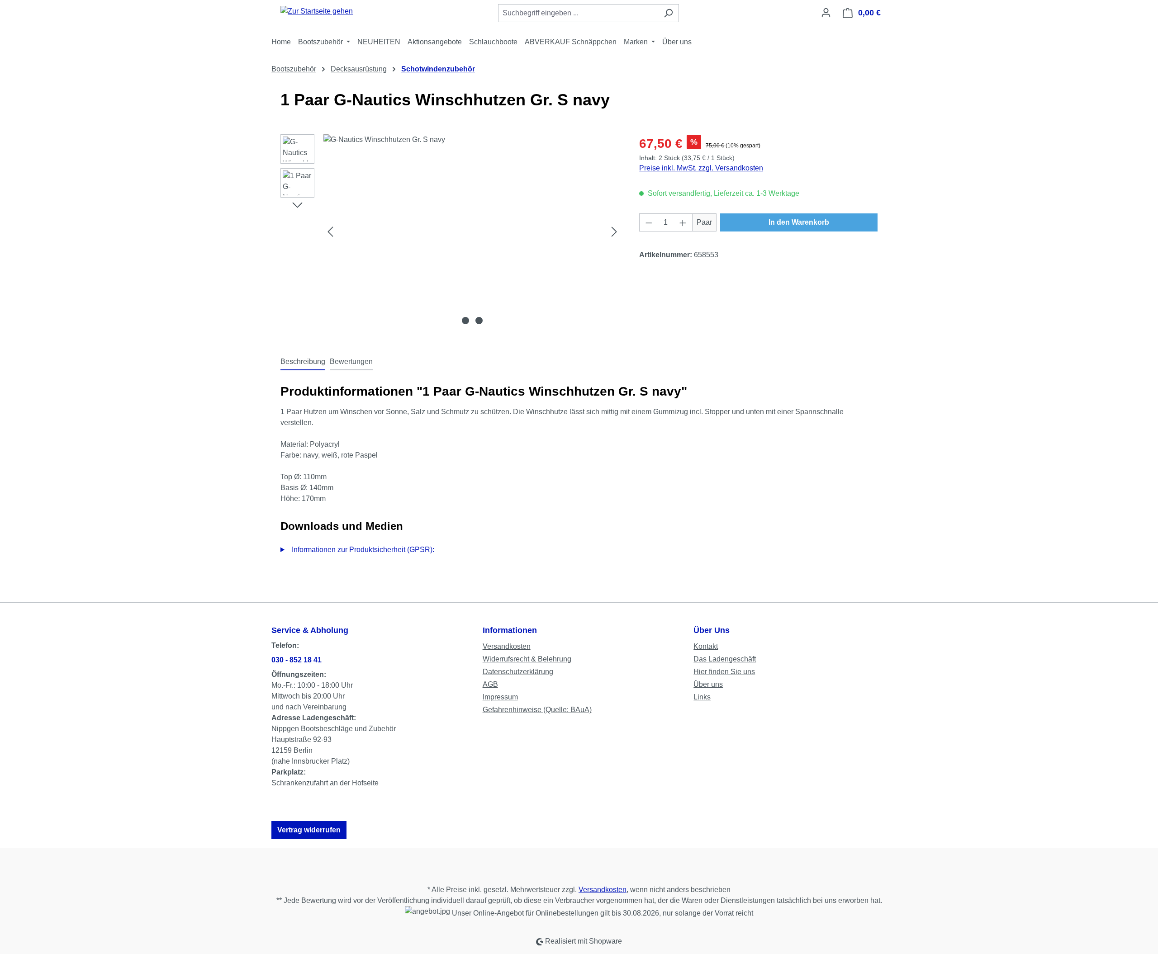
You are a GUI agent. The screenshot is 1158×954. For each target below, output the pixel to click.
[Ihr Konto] (826, 13)
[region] (450, 231)
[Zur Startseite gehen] (316, 11)
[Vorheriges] (330, 231)
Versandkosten (507, 646)
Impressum (500, 697)
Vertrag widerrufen (309, 830)
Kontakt (705, 646)
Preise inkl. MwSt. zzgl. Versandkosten (701, 168)
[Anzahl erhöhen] (683, 222)
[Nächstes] (614, 231)
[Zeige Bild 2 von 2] (479, 320)
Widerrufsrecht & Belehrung (527, 659)
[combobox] (578, 13)
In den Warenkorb (799, 222)
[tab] (302, 362)
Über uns (708, 684)
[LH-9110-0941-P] (472, 231)
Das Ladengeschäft (724, 659)
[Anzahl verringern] (648, 222)
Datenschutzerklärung (518, 671)
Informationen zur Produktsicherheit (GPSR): (363, 549)
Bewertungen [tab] (351, 361)
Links (702, 697)
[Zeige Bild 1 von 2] (465, 320)
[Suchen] (668, 13)
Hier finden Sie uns (724, 671)
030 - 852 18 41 (296, 660)
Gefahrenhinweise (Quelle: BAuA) (537, 709)
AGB (490, 684)
